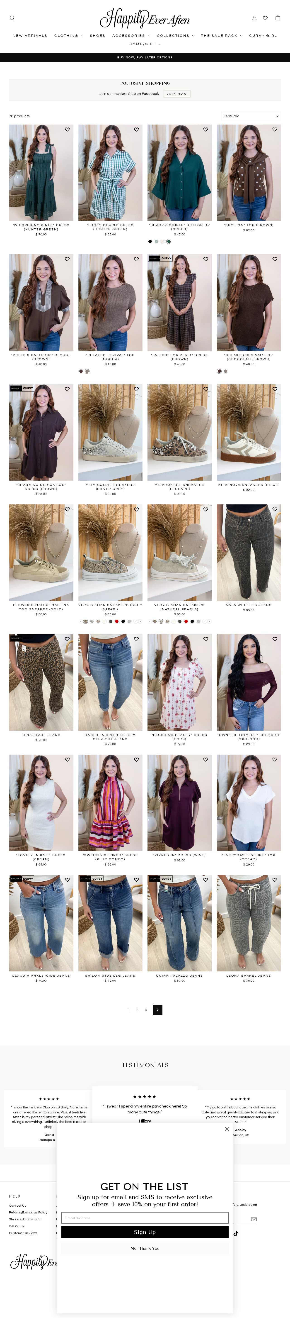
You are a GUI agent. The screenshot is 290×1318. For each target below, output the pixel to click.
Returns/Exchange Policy (28, 1212)
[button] (68, 131)
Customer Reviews (23, 1233)
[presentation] (140, 621)
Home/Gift (143, 44)
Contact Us (17, 1205)
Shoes (98, 35)
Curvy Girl (263, 35)
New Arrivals (30, 35)
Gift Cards (16, 1226)
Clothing (67, 35)
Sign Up (145, 1232)
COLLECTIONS (174, 35)
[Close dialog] (227, 1129)
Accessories (129, 35)
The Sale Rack (220, 35)
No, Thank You (145, 1248)
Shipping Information (24, 1219)
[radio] (150, 241)
